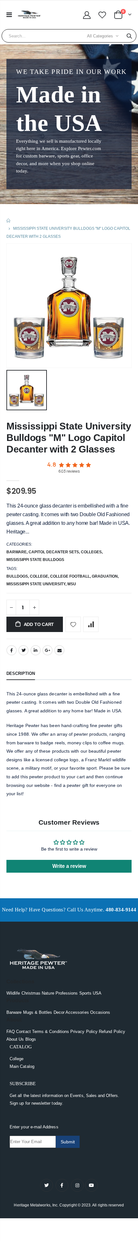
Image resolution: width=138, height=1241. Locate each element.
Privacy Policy (84, 1031)
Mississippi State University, (36, 584)
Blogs (30, 1039)
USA (97, 993)
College (16, 1058)
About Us (15, 1039)
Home (8, 221)
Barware (16, 552)
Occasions (100, 1012)
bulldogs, (18, 576)
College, (40, 576)
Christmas (31, 993)
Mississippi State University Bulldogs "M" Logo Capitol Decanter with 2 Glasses (68, 437)
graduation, (106, 576)
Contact (23, 1031)
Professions (67, 993)
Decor (59, 1012)
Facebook (11, 650)
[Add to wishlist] (73, 624)
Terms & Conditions (50, 1031)
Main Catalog (22, 1066)
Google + (47, 650)
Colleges (91, 552)
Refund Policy (112, 1031)
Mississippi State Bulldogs (35, 559)
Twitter (23, 650)
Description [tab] (20, 673)
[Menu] (9, 14)
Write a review (69, 866)
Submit (68, 1141)
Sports (85, 993)
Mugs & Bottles (37, 1012)
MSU (71, 584)
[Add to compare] (91, 624)
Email (59, 650)
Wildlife (13, 993)
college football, (71, 576)
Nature (48, 993)
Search (129, 35)
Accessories (77, 1012)
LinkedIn (35, 650)
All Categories (100, 36)
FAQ (10, 1031)
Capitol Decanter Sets (54, 552)
